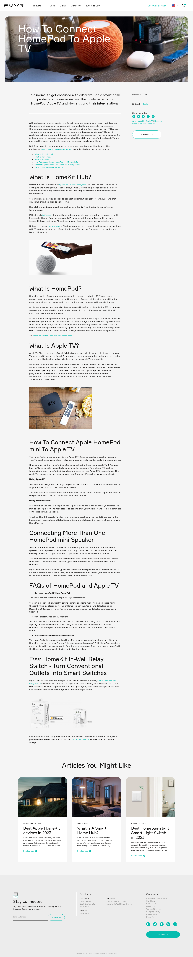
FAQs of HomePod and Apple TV (49, 167)
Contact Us (147, 134)
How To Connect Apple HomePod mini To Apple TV (56, 162)
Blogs (63, 5)
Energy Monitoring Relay (117, 901)
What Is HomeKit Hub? (44, 154)
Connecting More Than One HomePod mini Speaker (57, 165)
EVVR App (84, 913)
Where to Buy (93, 5)
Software (83, 910)
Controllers (84, 898)
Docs (52, 5)
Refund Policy (152, 914)
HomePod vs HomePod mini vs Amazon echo (52, 335)
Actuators (110, 898)
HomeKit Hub (54, 226)
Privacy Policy (112, 953)
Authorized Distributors (156, 898)
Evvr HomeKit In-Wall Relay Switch (56, 149)
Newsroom (150, 906)
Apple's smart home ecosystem (72, 185)
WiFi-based (47, 215)
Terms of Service (153, 909)
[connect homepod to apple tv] (60, 731)
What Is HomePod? (43, 157)
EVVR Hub (84, 906)
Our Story (76, 5)
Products (37, 5)
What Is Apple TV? (42, 159)
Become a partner (157, 5)
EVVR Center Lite (87, 904)
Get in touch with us (81, 739)
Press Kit (150, 917)
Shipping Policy (153, 911)
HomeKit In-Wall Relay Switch (119, 904)
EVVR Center (85, 901)
